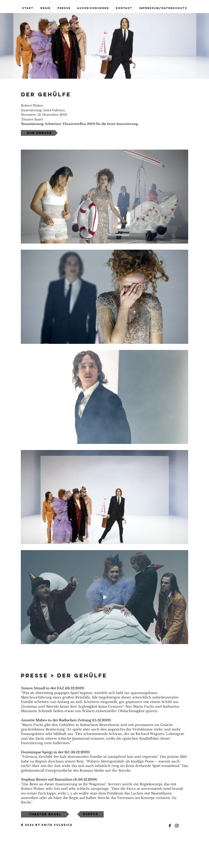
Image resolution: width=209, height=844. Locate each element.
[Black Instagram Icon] (176, 825)
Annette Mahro (34, 720)
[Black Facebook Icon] (169, 825)
